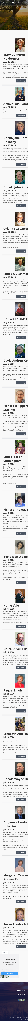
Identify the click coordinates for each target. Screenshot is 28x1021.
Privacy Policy (20, 1019)
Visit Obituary (21, 81)
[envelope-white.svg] (20, 994)
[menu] (25, 3)
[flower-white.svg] (24, 994)
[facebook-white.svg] (18, 994)
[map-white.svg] (22, 994)
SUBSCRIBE (10, 973)
